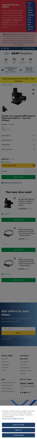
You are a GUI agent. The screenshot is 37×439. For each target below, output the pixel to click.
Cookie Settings (18, 435)
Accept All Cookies (18, 425)
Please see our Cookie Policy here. (13, 419)
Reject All (18, 430)
